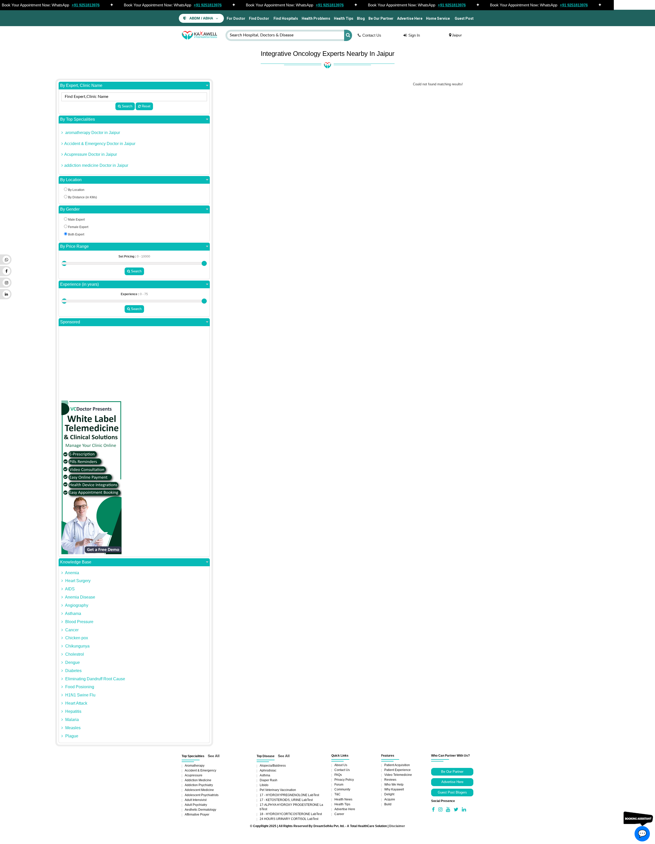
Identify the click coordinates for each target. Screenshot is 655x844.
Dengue (72, 662)
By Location (71, 180)
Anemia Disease (79, 597)
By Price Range (74, 246)
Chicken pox (76, 638)
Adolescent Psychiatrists (202, 795)
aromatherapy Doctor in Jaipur (92, 132)
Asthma (265, 775)
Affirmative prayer (197, 814)
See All (214, 756)
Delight (389, 794)
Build (387, 804)
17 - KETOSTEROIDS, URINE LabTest (286, 800)
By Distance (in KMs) (82, 197)
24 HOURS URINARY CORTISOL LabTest (289, 819)
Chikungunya (77, 646)
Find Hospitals (285, 18)
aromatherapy (194, 765)
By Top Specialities (77, 119)
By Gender (70, 209)
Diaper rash (268, 780)
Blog (361, 18)
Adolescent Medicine (199, 790)
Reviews (390, 779)
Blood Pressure (78, 622)
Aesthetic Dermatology (200, 809)
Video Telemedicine (398, 775)
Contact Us (371, 35)
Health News (343, 799)
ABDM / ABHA (201, 18)
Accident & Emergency (200, 770)
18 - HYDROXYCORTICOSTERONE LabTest (291, 814)
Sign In (414, 35)
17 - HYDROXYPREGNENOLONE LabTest (289, 795)
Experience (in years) (79, 284)
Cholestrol (74, 654)
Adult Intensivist (195, 800)
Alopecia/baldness (273, 765)
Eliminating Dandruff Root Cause (94, 679)
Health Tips (343, 18)
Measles (72, 728)
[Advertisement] (134, 364)
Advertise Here (409, 18)
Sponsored (70, 322)
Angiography (76, 605)
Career (339, 814)
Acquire (389, 799)
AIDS (69, 589)
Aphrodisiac (268, 770)
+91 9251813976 (86, 5)
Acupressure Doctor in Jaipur (90, 154)
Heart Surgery (77, 581)
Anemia (71, 573)
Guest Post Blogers (452, 792)
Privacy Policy (344, 779)
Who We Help (393, 784)
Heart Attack (75, 703)
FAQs (338, 775)
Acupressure (193, 775)
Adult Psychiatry (196, 805)
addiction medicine (198, 780)
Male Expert (76, 219)
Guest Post (464, 18)
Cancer (71, 630)
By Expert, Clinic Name (81, 85)
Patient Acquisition (397, 765)
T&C (337, 794)
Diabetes (73, 670)
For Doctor (235, 18)
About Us (340, 765)
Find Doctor (259, 18)
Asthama (72, 613)
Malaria (71, 719)
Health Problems (316, 18)
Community (342, 789)
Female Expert (77, 227)
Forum (338, 784)
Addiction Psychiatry (199, 785)
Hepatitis (72, 711)
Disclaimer (397, 826)
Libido (264, 785)
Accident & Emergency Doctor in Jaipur (99, 143)
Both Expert (75, 234)
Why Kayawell (394, 789)
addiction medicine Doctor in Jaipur (96, 165)
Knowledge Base (75, 562)
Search (126, 106)
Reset (145, 106)
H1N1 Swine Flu (79, 695)
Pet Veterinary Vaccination (278, 790)
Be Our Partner (381, 18)
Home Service (438, 18)
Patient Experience (397, 770)
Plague (71, 736)
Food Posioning (79, 687)
